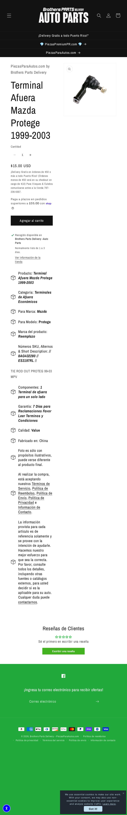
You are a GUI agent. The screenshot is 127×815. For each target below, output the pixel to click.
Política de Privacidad (31, 500)
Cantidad (16, 146)
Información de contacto (103, 740)
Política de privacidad (27, 740)
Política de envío (77, 740)
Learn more (109, 804)
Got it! (93, 809)
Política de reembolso (94, 736)
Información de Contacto (29, 509)
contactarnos (27, 602)
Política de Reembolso (33, 490)
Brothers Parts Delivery (42, 736)
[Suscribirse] (97, 701)
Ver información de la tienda (27, 259)
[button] (9, 15)
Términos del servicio (53, 740)
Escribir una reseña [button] (63, 651)
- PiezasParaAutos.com (67, 736)
